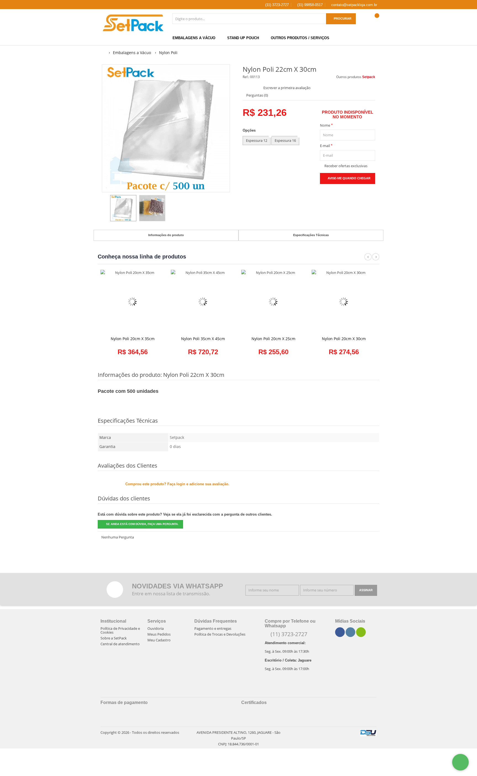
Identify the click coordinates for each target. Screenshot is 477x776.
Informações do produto (166, 235)
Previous (368, 259)
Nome (326, 125)
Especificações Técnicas (311, 235)
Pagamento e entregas (212, 628)
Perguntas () (256, 95)
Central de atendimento (120, 644)
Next (375, 259)
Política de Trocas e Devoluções (219, 634)
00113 (255, 76)
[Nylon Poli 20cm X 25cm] (273, 302)
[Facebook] (340, 632)
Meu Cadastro (159, 640)
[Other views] (106, 209)
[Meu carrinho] (375, 20)
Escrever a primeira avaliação (287, 87)
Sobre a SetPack (113, 638)
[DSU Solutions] (368, 732)
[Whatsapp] (361, 632)
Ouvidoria (155, 628)
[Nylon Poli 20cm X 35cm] (132, 302)
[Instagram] (350, 632)
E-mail (326, 145)
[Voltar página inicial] (104, 52)
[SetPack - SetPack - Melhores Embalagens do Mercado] (133, 23)
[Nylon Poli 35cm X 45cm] (203, 302)
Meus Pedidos (159, 634)
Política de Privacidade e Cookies (120, 630)
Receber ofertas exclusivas (345, 165)
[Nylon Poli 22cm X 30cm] (123, 208)
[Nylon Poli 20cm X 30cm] (344, 302)
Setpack (368, 77)
